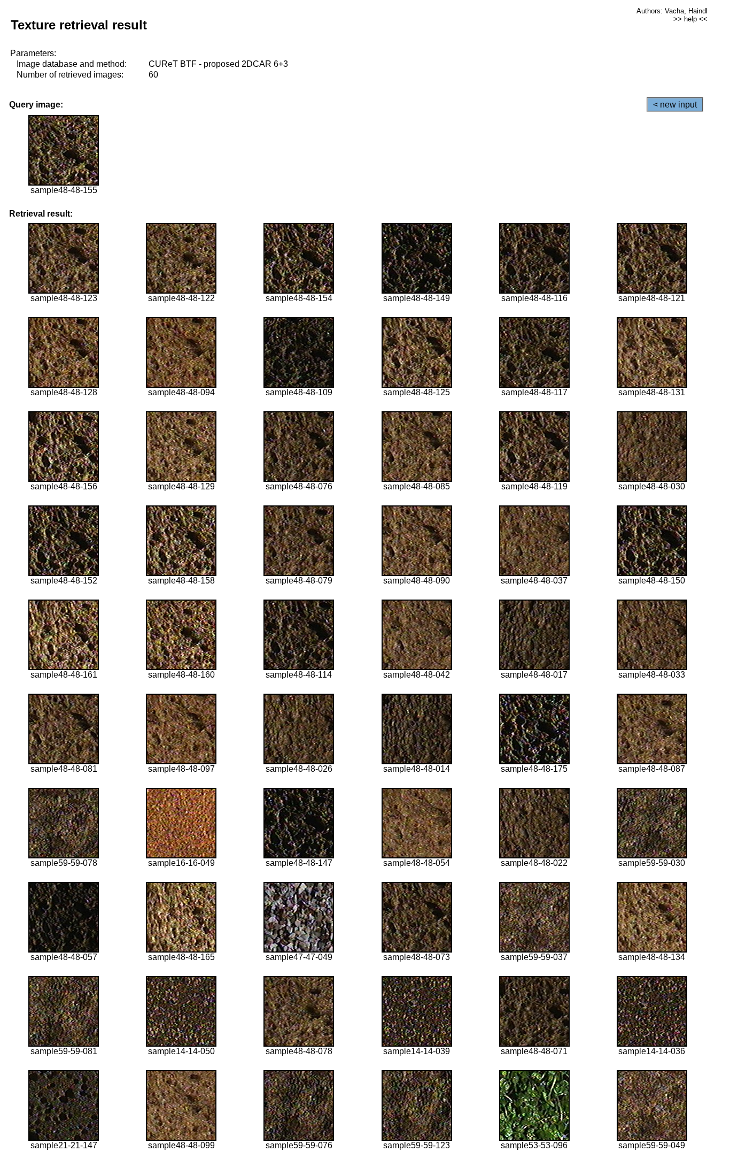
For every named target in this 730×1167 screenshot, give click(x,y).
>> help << (690, 19)
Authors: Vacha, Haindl (672, 11)
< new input (675, 104)
